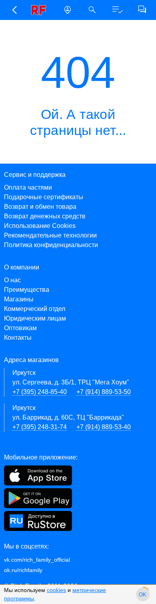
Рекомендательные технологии (50, 235)
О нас (12, 280)
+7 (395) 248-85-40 (39, 391)
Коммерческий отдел (34, 308)
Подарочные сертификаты (43, 197)
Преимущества (26, 289)
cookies (56, 590)
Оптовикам (20, 328)
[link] (41, 10)
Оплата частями (28, 187)
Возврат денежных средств (45, 216)
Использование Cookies (40, 225)
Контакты (18, 337)
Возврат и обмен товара (40, 206)
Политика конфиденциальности (51, 245)
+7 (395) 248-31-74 (39, 427)
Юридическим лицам (35, 318)
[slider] (142, 594)
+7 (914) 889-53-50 (103, 391)
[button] (14, 10)
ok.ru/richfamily (23, 570)
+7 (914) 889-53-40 (103, 427)
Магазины (19, 299)
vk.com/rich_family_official (37, 559)
